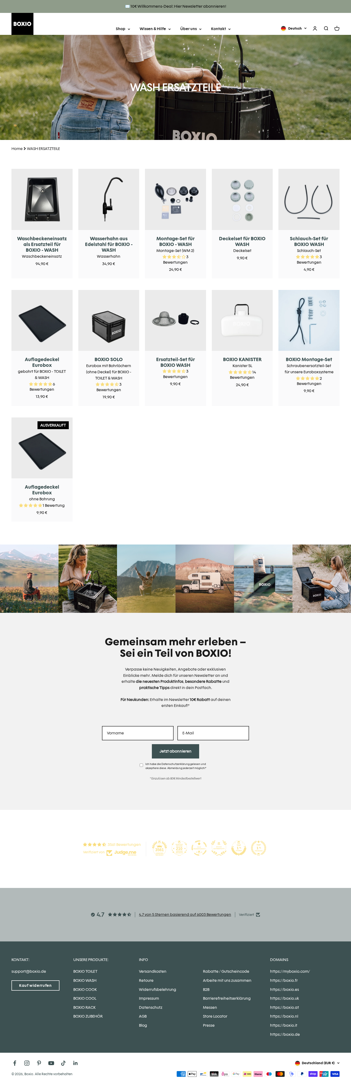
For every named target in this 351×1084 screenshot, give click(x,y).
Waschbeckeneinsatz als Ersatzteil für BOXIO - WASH (42, 244)
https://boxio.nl (284, 1016)
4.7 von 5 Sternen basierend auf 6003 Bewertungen (185, 914)
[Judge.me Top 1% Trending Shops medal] (258, 848)
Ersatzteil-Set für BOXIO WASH (175, 362)
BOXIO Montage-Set (309, 359)
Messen (210, 1007)
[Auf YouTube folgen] (51, 1063)
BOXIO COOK (85, 989)
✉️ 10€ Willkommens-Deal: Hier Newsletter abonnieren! (175, 6)
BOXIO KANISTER (242, 359)
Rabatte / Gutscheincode (226, 971)
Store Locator (215, 1016)
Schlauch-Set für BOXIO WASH (309, 241)
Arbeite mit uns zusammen (227, 980)
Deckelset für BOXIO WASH (242, 241)
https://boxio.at (284, 1007)
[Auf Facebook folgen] (14, 1063)
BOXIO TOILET (85, 971)
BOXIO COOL (84, 998)
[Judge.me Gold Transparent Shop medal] (199, 848)
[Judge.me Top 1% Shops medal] (238, 848)
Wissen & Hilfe (153, 29)
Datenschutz (150, 1007)
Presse (209, 1025)
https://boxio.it (283, 1025)
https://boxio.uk (284, 998)
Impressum (149, 998)
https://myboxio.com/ (290, 971)
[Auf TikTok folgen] (63, 1063)
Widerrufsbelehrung (157, 989)
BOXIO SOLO (109, 359)
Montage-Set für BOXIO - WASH (175, 241)
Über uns (188, 29)
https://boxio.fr (284, 980)
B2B (206, 989)
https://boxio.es (284, 989)
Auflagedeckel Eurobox (42, 362)
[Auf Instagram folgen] (27, 1063)
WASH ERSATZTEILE (43, 148)
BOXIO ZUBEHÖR (88, 1016)
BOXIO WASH (84, 980)
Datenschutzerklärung (175, 764)
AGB (143, 1016)
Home (17, 148)
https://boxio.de (285, 1034)
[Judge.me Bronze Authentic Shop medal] (219, 848)
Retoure (146, 980)
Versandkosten (152, 971)
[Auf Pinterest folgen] (39, 1063)
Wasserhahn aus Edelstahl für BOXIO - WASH (109, 244)
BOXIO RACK (84, 1007)
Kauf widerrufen (35, 985)
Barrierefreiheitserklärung (227, 998)
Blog (143, 1025)
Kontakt (218, 29)
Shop (120, 29)
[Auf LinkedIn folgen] (75, 1063)
